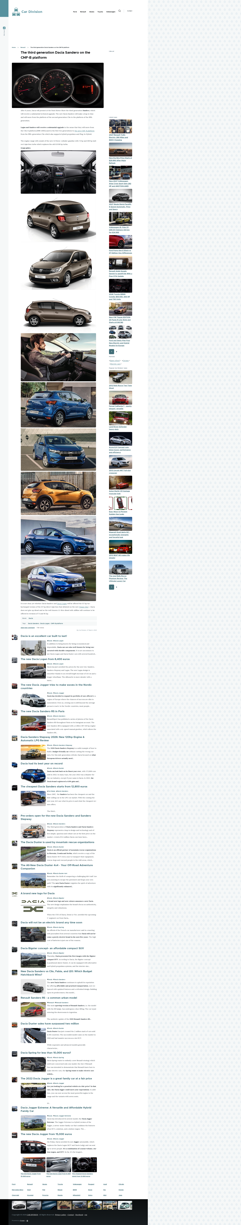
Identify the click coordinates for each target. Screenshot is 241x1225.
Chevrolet (15, 1195)
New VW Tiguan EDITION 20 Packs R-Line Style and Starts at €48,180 (120, 320)
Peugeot (91, 1184)
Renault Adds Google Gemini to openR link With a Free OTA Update (120, 273)
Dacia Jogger (59, 693)
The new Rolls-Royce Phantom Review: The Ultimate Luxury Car (118, 578)
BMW (75, 1190)
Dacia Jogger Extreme (62, 1116)
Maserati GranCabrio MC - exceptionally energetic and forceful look (119, 535)
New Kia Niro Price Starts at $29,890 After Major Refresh (120, 160)
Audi (105, 1184)
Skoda (44, 1184)
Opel (29, 1190)
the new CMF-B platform (84, 131)
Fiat (43, 1190)
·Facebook (79, 1215)
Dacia (31, 618)
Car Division (31, 12)
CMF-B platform (57, 623)
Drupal (22, 1220)
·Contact (70, 1215)
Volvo (90, 1195)
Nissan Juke (83, 607)
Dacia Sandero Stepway (63, 745)
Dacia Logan (62, 603)
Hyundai (30, 1195)
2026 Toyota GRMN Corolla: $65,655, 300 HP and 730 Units (119, 297)
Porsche (45, 1195)
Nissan (60, 1190)
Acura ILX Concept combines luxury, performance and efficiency (120, 450)
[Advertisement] (68, 32)
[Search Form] (119, 11)
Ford (13, 1184)
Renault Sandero (62, 1002)
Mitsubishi (76, 1195)
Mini (104, 1195)
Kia (104, 1190)
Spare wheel (115, 360)
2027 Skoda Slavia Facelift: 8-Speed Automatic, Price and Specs (120, 206)
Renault (23, 47)
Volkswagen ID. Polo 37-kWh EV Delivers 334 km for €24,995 (119, 230)
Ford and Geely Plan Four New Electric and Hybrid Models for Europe (119, 343)
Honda (121, 1190)
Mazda (60, 1195)
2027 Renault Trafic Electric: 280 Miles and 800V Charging (118, 137)
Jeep (120, 1195)
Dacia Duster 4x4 (60, 873)
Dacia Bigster (59, 898)
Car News (51, 791)
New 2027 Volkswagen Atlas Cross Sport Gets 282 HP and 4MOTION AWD (120, 183)
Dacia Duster (59, 768)
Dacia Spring (59, 927)
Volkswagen (77, 1184)
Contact (129, 11)
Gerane (126, 360)
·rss (85, 1215)
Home (14, 47)
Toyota (60, 1184)
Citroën (121, 1184)
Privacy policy (60, 1215)
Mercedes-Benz (17, 1190)
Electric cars (115, 364)
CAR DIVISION (32, 1215)
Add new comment (28, 628)
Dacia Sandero (33, 623)
